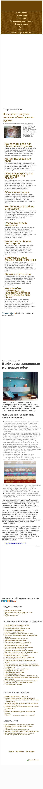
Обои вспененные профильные (14, 632)
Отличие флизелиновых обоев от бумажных (19, 647)
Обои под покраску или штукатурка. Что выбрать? (19, 175)
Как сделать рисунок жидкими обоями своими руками (19, 117)
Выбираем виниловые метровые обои (16, 654)
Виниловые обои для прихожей (14, 672)
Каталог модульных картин (13, 610)
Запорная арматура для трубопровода (17, 730)
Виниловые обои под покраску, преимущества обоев (21, 664)
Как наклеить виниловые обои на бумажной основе (21, 675)
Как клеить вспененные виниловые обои (17, 628)
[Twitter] (5, 601)
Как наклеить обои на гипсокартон (18, 242)
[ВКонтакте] (2, 601)
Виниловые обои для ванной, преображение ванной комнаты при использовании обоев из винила (21, 681)
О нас (6, 710)
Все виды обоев (8, 313)
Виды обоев (21, 12)
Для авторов (30, 751)
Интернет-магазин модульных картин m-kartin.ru (20, 698)
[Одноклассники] (8, 601)
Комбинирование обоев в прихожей (19, 207)
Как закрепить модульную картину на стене (18, 612)
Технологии (21, 18)
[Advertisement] (16, 70)
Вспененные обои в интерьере (14, 630)
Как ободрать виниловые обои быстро (17, 669)
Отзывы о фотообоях (18, 274)
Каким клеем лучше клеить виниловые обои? (19, 633)
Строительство (21, 24)
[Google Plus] (14, 601)
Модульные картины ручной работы (16, 614)
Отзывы (21, 30)
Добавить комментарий (16, 543)
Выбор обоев (21, 15)
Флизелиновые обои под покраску (15, 649)
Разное (22, 27)
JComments (38, 545)
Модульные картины (11, 615)
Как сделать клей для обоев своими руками (18, 145)
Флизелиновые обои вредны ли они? (16, 645)
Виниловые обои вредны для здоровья (17, 655)
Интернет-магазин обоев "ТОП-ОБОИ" (16, 696)
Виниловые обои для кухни (13, 674)
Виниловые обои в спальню (13, 684)
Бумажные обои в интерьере (16, 224)
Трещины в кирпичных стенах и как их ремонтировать (22, 731)
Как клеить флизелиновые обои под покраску (19, 650)
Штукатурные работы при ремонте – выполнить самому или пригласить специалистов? (20, 733)
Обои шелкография (17, 192)
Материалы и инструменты (21, 21)
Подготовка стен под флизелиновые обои (18, 642)
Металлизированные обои (18, 159)
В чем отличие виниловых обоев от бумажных (19, 657)
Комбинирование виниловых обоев (16, 640)
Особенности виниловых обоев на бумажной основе (21, 652)
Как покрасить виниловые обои (14, 671)
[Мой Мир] (11, 601)
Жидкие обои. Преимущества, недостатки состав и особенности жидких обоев (17, 293)
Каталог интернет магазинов (21, 33)
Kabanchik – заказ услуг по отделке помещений (20, 715)
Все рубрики (20, 751)
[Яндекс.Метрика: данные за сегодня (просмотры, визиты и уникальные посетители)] (33, 760)
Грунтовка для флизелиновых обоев (16, 639)
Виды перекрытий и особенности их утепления (19, 724)
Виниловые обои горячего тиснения (16, 659)
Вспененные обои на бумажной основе (17, 625)
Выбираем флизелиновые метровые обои (18, 644)
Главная (11, 751)
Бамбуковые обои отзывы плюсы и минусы (20, 258)
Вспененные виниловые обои (14, 627)
